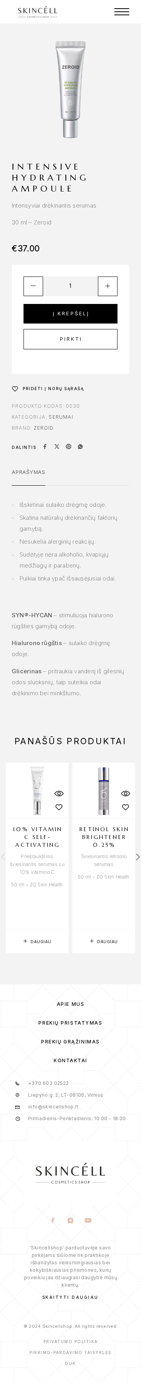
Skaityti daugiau (70, 1297)
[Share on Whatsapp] (80, 447)
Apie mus (70, 1004)
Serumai (61, 417)
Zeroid (44, 428)
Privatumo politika (70, 1341)
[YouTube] (88, 1221)
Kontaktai (70, 1060)
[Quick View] (59, 794)
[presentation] (3, 857)
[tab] (28, 477)
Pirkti (71, 339)
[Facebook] (53, 1221)
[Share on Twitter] (57, 447)
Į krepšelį (71, 313)
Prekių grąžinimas (70, 1042)
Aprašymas (28, 472)
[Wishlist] (59, 807)
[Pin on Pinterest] (68, 447)
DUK (70, 1363)
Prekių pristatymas (70, 1023)
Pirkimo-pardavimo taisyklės (70, 1352)
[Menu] (122, 12)
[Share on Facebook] (45, 447)
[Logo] (38, 12)
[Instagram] (71, 1221)
